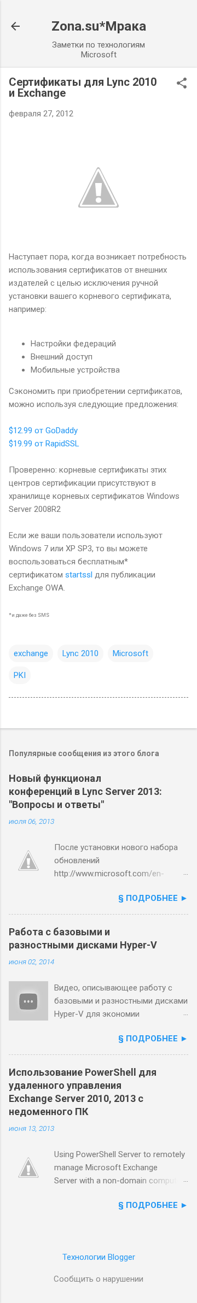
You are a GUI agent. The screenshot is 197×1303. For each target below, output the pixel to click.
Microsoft (130, 653)
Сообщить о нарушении (98, 1279)
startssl (78, 575)
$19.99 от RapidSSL (44, 444)
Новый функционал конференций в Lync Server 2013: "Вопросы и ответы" (85, 791)
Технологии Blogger (98, 1257)
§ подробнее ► (153, 898)
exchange (31, 653)
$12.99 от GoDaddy (43, 430)
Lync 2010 (80, 653)
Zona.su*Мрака (98, 26)
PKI (20, 675)
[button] (181, 84)
